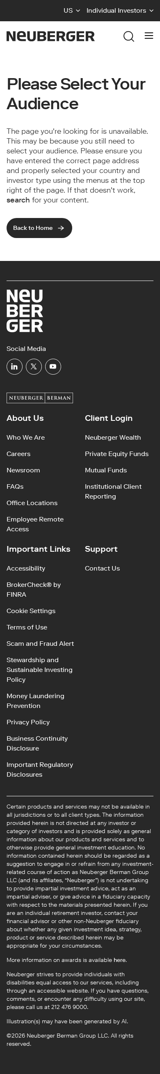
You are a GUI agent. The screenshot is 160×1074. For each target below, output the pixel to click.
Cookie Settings (31, 611)
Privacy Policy (28, 722)
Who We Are (26, 437)
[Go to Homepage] (51, 36)
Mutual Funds (106, 470)
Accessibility (26, 568)
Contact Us (102, 568)
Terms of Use (27, 627)
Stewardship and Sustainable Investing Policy (40, 669)
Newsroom (23, 470)
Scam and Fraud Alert (40, 643)
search (18, 199)
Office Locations (32, 503)
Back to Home (33, 228)
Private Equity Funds (117, 454)
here (120, 960)
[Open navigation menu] (148, 36)
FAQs (15, 486)
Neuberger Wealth (113, 437)
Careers (18, 454)
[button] (71, 10)
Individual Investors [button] (116, 10)
